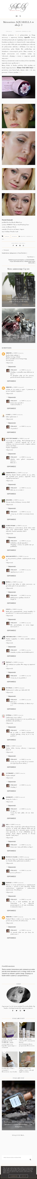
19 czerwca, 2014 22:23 (25, 426)
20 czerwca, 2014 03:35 (16, 609)
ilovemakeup (9, 773)
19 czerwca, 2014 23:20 (25, 540)
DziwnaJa (8, 715)
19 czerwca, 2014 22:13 (17, 353)
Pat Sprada (9, 687)
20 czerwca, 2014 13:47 (23, 857)
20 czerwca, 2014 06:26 (22, 636)
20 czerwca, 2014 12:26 (19, 797)
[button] (9, 15)
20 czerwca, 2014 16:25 (25, 622)
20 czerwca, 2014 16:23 (25, 569)
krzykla (8, 582)
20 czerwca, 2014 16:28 (25, 870)
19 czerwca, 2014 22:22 (25, 370)
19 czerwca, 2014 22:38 (23, 438)
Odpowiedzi (12, 366)
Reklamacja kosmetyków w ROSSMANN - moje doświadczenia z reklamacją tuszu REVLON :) (22, 261)
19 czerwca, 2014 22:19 (17, 414)
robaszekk (9, 500)
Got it (24, 1176)
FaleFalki (9, 882)
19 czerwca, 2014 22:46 (22, 472)
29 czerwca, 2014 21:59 (25, 930)
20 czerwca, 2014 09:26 (18, 687)
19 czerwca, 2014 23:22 (22, 556)
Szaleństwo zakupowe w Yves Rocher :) (14, 253)
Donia (8, 746)
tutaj (17, 35)
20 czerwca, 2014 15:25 (17, 882)
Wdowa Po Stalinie (11, 857)
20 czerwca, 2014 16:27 (25, 730)
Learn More (13, 1176)
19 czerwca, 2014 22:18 (17, 387)
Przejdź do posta (18, 304)
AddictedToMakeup (11, 438)
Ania (7, 824)
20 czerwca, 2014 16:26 (25, 675)
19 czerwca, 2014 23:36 (16, 582)
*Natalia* (9, 662)
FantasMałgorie (11, 636)
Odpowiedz (9, 363)
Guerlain (7, 236)
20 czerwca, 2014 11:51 (19, 773)
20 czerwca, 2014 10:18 (15, 746)
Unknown (9, 353)
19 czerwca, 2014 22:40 (25, 457)
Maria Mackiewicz (11, 556)
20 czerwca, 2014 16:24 (25, 595)
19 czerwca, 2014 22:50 (18, 500)
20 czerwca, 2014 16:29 (25, 844)
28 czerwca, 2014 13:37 (17, 916)
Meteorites (14, 236)
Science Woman (10, 525)
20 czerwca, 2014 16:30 (25, 759)
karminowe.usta (11, 472)
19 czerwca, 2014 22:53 (25, 511)
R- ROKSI (8, 414)
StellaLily (13, 370)
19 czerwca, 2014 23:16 (21, 525)
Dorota (8, 609)
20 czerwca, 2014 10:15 (17, 715)
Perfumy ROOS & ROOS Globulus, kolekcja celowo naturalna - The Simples (18, 1124)
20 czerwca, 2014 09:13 (17, 662)
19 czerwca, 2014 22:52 (25, 487)
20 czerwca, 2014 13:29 (14, 824)
